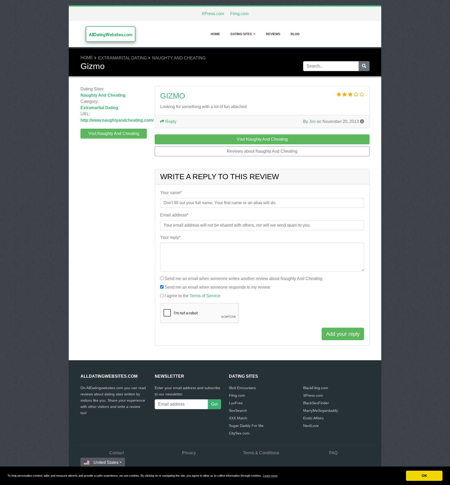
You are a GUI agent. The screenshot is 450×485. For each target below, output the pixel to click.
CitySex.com (239, 433)
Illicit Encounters (242, 388)
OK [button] (424, 476)
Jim (312, 121)
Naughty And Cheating (178, 58)
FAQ (333, 453)
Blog (295, 34)
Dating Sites (241, 34)
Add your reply (343, 334)
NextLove (311, 426)
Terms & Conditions (261, 453)
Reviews (273, 34)
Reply (170, 121)
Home (215, 34)
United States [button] (105, 462)
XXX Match (238, 418)
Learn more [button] (270, 475)
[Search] (364, 66)
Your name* (171, 192)
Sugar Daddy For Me (246, 426)
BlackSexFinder (316, 403)
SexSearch (238, 410)
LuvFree (236, 403)
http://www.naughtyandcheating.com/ (117, 120)
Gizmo (172, 96)
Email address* (174, 215)
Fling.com (239, 13)
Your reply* (170, 237)
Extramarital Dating (122, 58)
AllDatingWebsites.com (110, 34)
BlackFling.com (315, 388)
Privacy (189, 453)
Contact (116, 453)
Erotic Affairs (313, 418)
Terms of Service (205, 296)
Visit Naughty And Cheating (113, 133)
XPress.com (213, 13)
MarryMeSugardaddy (320, 410)
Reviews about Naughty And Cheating (262, 151)
